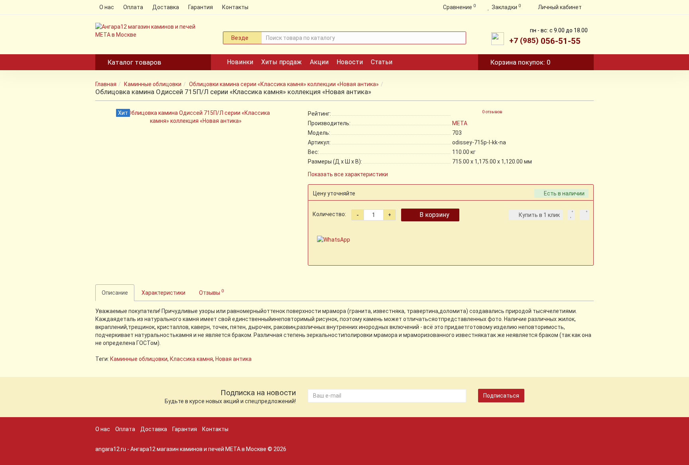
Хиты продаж (281, 62)
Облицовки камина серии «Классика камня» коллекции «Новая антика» (284, 84)
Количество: (329, 214)
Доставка (165, 7)
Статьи (381, 62)
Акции (319, 62)
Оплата (133, 7)
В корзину (434, 215)
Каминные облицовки (152, 84)
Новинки (240, 62)
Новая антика (233, 359)
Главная (105, 84)
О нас (106, 7)
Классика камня (191, 359)
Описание (115, 293)
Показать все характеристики (348, 174)
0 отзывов (492, 111)
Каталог (134, 62)
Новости (350, 62)
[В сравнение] (584, 215)
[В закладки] (571, 215)
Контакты (235, 7)
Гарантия (200, 7)
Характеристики (163, 293)
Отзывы (211, 292)
